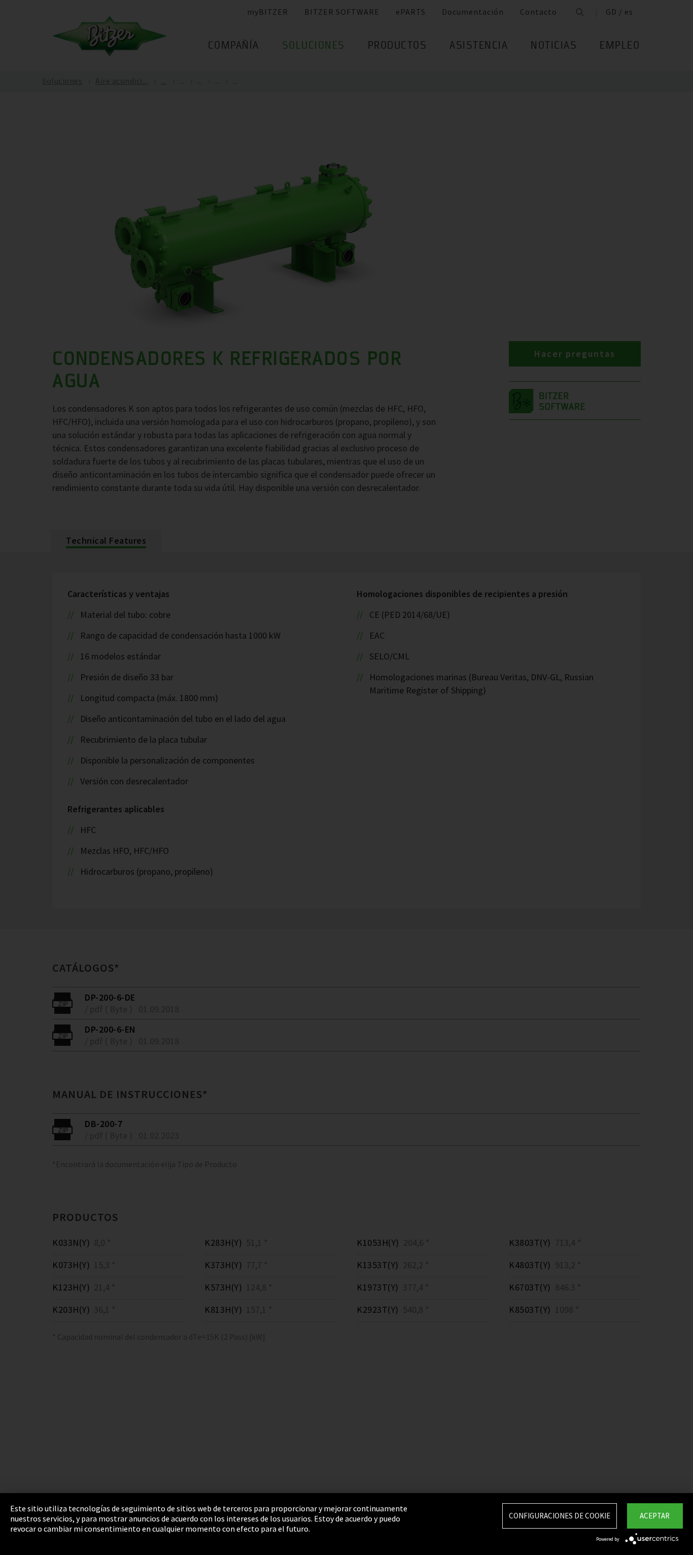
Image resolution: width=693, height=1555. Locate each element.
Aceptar (655, 1515)
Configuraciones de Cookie (559, 1515)
